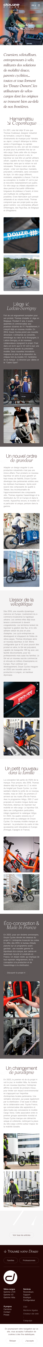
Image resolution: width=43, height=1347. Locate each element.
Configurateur (29, 1300)
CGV (25, 1306)
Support (26, 1294)
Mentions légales (30, 1310)
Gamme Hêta (9, 1297)
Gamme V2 (8, 1294)
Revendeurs (28, 1291)
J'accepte (29, 1340)
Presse (6, 1314)
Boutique (27, 1297)
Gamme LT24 (9, 1291)
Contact (7, 1312)
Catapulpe (27, 1320)
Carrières (7, 1309)
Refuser (12, 1340)
